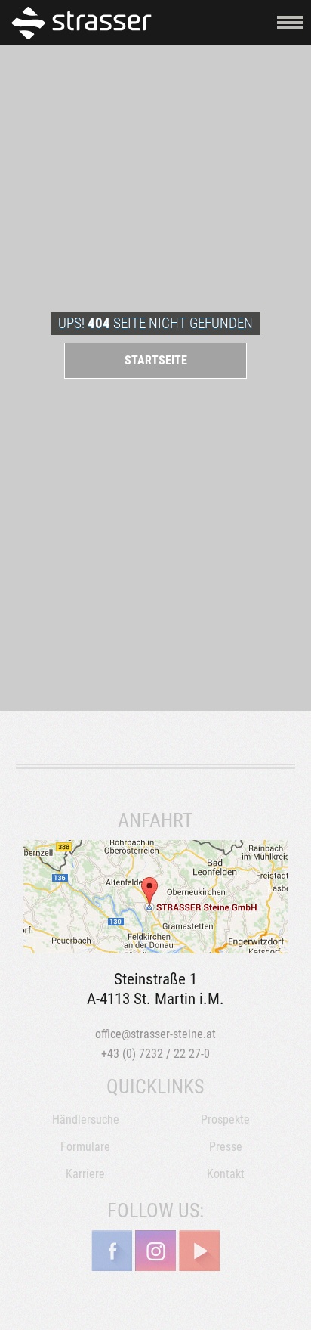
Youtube (199, 1250)
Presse (225, 1146)
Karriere (85, 1174)
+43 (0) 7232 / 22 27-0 (155, 1053)
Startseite (156, 360)
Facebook (111, 1250)
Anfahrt (156, 896)
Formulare (85, 1146)
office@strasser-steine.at (155, 1034)
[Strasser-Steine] (85, 22)
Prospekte (225, 1119)
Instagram (155, 1250)
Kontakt (226, 1174)
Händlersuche (85, 1119)
